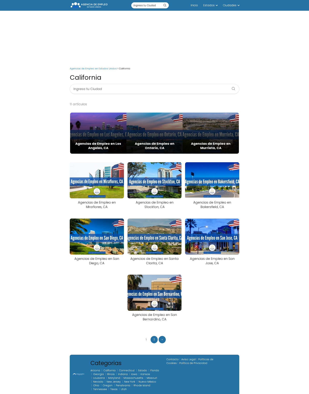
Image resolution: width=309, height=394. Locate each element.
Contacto (172, 359)
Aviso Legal (188, 359)
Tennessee (100, 389)
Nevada (98, 381)
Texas (113, 389)
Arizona (95, 370)
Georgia (98, 374)
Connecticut (127, 370)
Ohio (96, 385)
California (109, 370)
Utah (124, 389)
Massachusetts (133, 378)
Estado (142, 370)
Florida (154, 370)
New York (129, 381)
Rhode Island (142, 385)
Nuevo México (147, 381)
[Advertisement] (154, 38)
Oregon (107, 385)
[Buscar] (165, 5)
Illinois (111, 374)
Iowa (134, 374)
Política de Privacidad (193, 363)
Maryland (114, 378)
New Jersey (114, 381)
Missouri (152, 378)
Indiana (123, 374)
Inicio (194, 5)
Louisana (99, 378)
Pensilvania (123, 385)
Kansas (145, 374)
